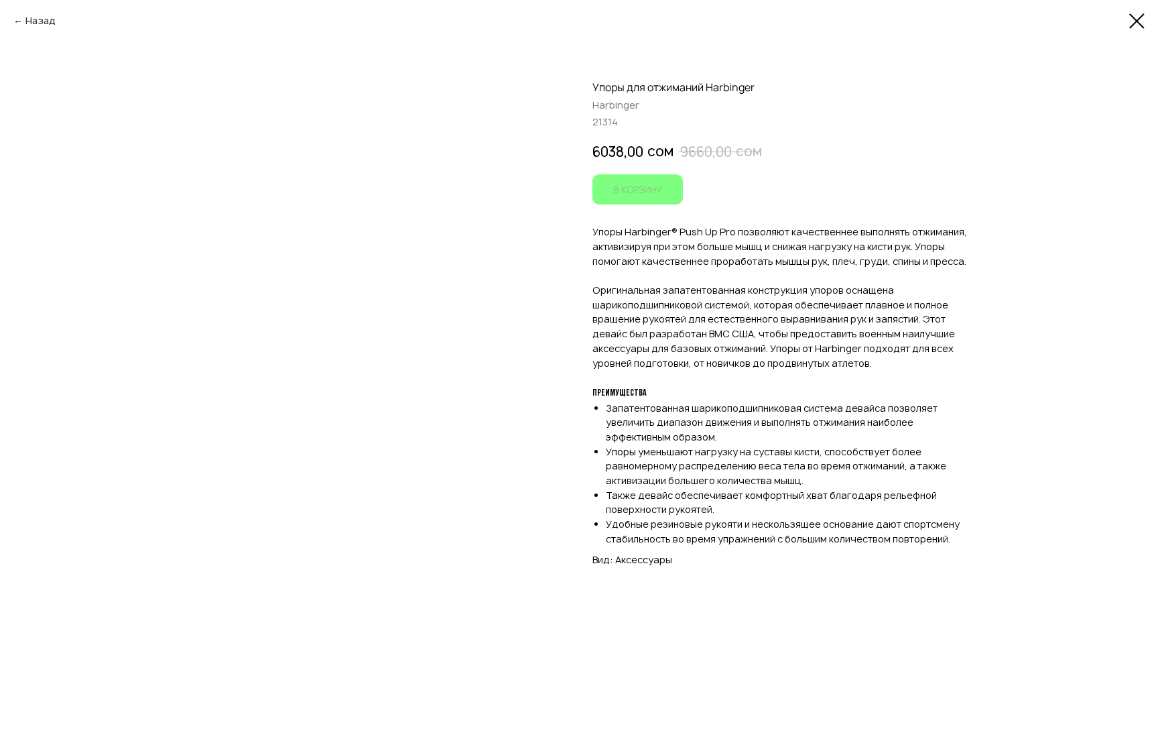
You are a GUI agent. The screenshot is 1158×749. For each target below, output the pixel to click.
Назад (40, 20)
